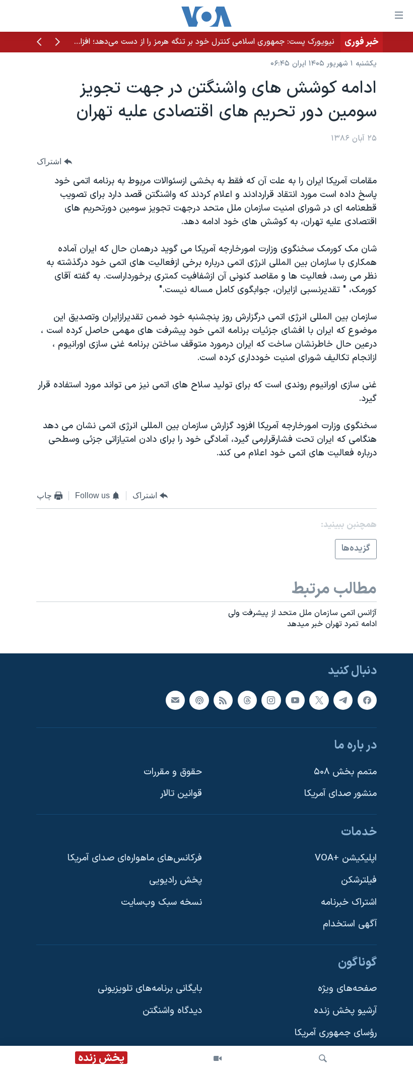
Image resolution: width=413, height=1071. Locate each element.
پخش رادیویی (175, 880)
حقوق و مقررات (173, 772)
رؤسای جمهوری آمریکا (336, 1033)
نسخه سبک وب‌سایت (161, 902)
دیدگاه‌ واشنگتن (172, 1011)
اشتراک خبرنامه (349, 902)
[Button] (54, 161)
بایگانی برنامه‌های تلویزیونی (150, 989)
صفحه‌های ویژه (347, 989)
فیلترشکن (359, 880)
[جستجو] (323, 1058)
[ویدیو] (217, 1058)
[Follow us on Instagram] (271, 700)
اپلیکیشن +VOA (346, 858)
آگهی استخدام (350, 924)
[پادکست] (199, 700)
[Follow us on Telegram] (343, 700)
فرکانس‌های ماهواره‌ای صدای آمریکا (134, 858)
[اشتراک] (175, 700)
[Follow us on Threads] (247, 700)
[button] (57, 43)
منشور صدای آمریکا (340, 793)
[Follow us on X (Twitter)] (318, 700)
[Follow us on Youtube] (295, 700)
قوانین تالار (181, 793)
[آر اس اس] (223, 700)
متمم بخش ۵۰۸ (345, 772)
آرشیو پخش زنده (345, 1011)
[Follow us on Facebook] (367, 700)
